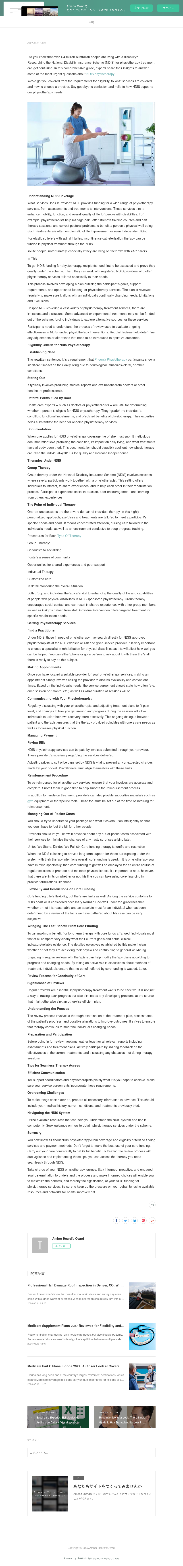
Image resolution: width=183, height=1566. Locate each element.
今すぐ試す (141, 8)
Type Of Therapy (69, 535)
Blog (91, 21)
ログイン (168, 8)
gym (30, 801)
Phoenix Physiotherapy (111, 359)
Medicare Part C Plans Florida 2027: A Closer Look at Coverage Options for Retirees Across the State (104, 1366)
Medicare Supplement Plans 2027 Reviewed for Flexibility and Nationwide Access (89, 1325)
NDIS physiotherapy (100, 74)
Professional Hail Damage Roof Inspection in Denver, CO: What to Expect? (84, 1285)
